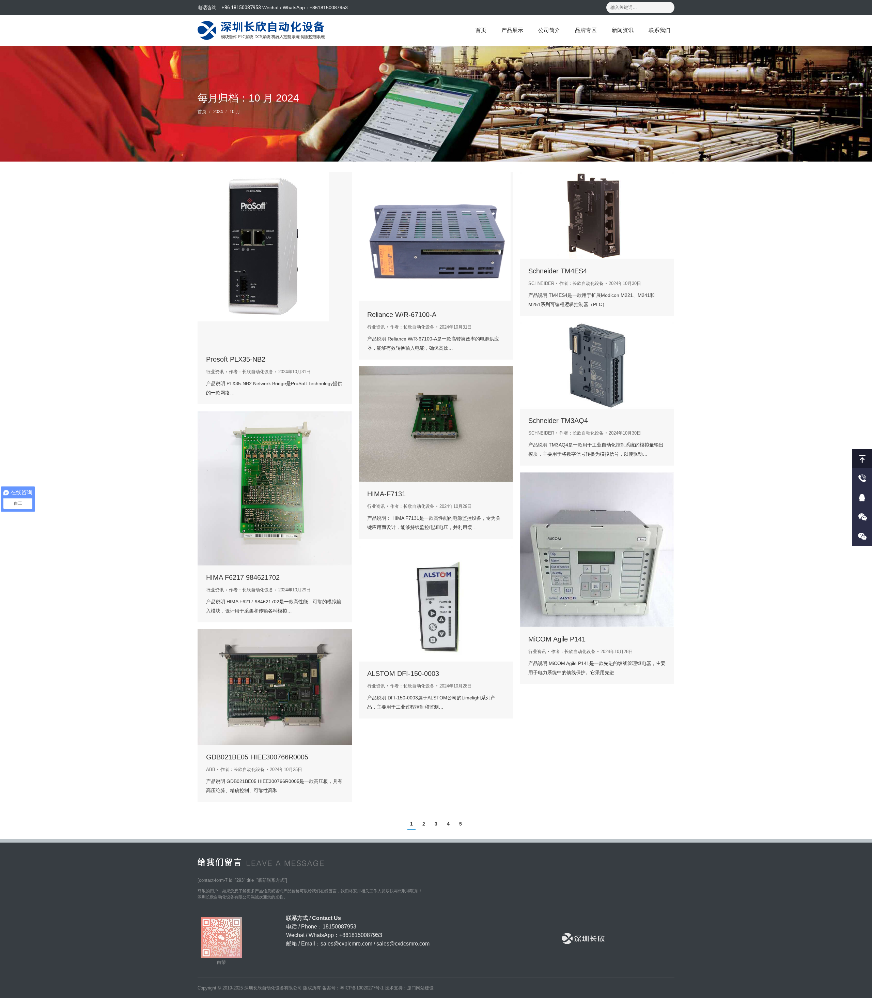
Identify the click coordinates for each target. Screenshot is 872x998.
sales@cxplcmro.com (346, 944)
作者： (251, 371)
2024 (218, 111)
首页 (202, 111)
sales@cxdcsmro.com (403, 944)
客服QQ (862, 497)
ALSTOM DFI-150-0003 (403, 673)
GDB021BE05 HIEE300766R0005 (257, 757)
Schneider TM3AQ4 (558, 420)
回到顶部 (862, 458)
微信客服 (862, 517)
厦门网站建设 (420, 988)
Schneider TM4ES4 (557, 271)
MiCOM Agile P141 (557, 639)
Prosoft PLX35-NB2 (235, 359)
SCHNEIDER (541, 283)
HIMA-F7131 (386, 494)
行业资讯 (215, 371)
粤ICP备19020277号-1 (362, 988)
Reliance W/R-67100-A (401, 314)
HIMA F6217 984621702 (243, 577)
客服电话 (862, 478)
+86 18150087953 (241, 7)
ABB (210, 769)
